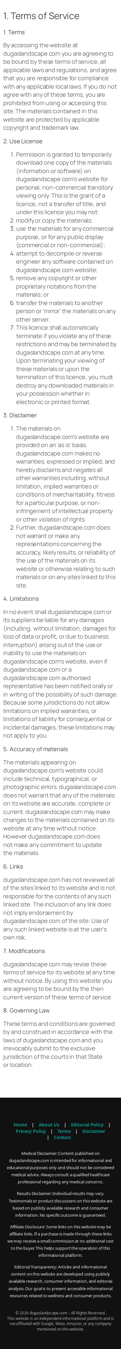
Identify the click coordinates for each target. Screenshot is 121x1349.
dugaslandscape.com (31, 53)
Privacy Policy (31, 1131)
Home (20, 1125)
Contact (62, 1137)
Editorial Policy (87, 1125)
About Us (49, 1125)
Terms (64, 1131)
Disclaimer (93, 1131)
